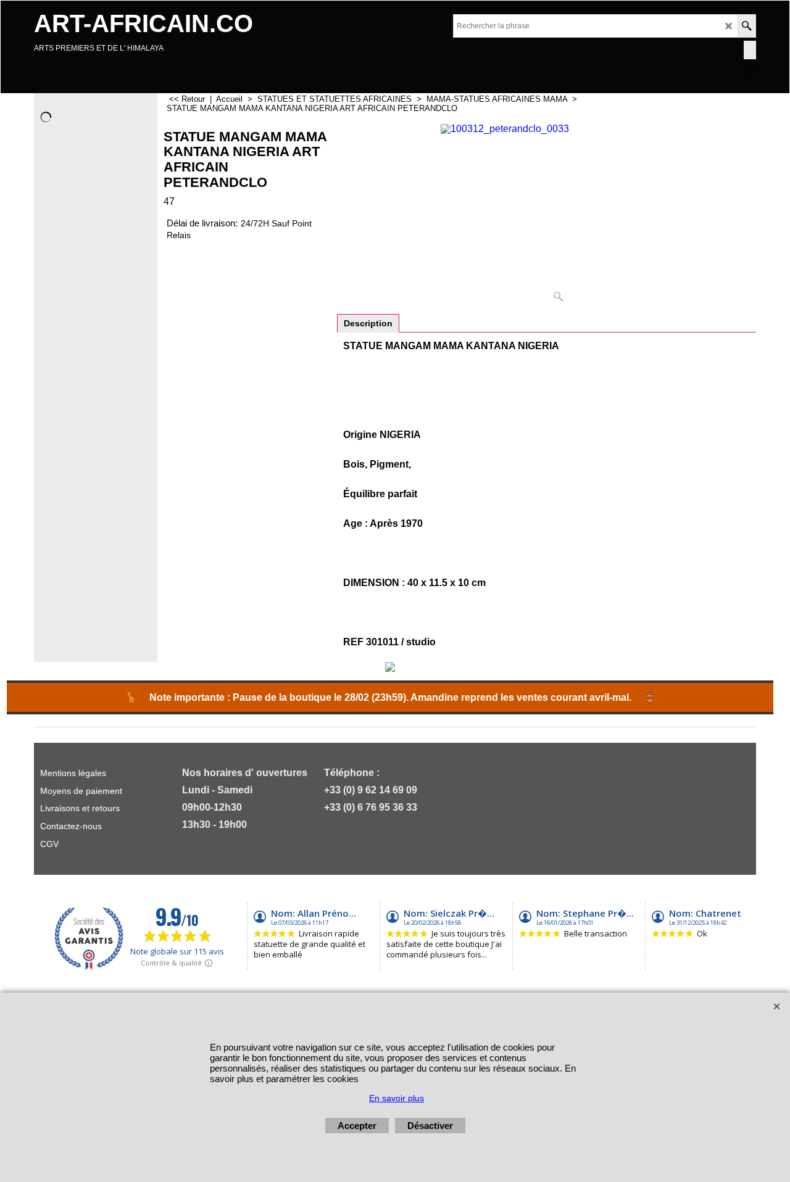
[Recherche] (746, 26)
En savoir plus (396, 1098)
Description (368, 323)
